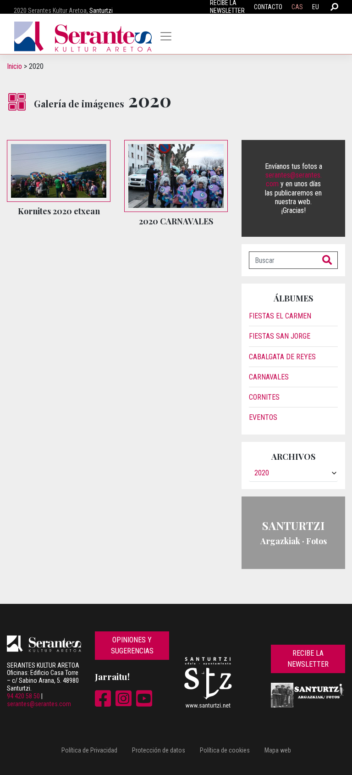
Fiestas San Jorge (279, 336)
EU (315, 7)
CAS (297, 7)
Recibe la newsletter (308, 659)
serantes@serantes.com (39, 704)
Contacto (268, 7)
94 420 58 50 (23, 696)
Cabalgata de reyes (282, 356)
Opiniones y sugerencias (132, 645)
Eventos (263, 417)
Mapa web (277, 750)
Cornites (264, 397)
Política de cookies (225, 750)
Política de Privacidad (89, 750)
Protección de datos (158, 750)
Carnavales (269, 377)
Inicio (14, 66)
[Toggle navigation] (166, 36)
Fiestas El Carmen (280, 316)
